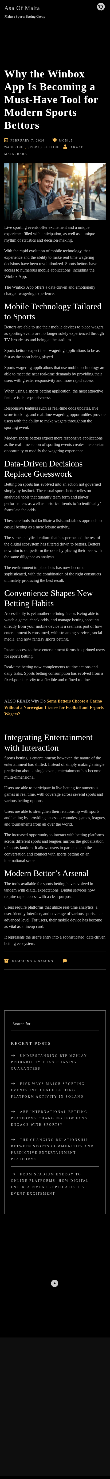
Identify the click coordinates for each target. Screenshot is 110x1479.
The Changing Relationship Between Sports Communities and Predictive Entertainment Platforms (52, 1149)
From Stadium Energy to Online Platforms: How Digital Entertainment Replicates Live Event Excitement (50, 1183)
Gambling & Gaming (32, 961)
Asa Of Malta (22, 8)
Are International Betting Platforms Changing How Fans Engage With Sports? (49, 1118)
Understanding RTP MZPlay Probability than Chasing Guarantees (49, 1062)
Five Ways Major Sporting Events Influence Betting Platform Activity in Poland (48, 1090)
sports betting (44, 147)
